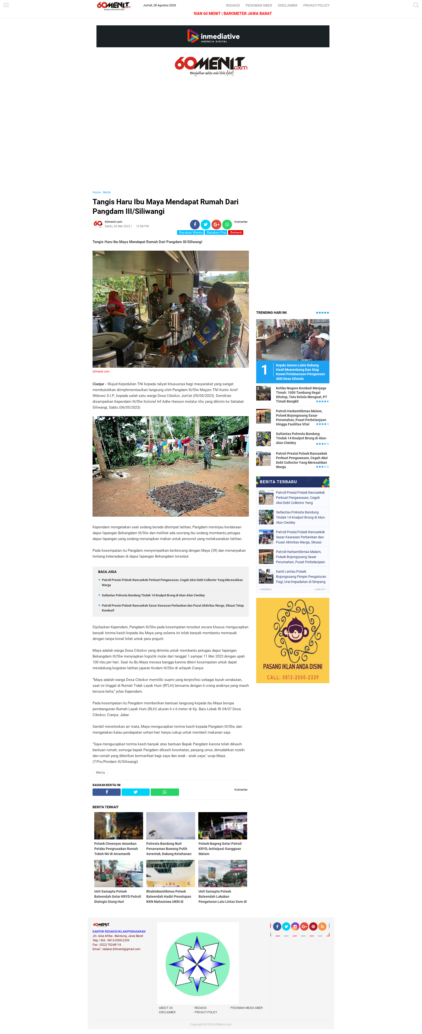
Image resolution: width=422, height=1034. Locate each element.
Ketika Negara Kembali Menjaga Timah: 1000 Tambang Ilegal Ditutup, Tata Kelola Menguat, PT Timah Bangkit (301, 395)
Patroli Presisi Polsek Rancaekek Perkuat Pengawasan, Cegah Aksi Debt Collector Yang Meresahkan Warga (302, 460)
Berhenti (235, 232)
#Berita (100, 772)
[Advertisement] (171, 138)
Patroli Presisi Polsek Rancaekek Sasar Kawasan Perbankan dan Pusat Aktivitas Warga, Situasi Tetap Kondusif (300, 537)
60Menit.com (223, 1024)
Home (97, 192)
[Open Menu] (6, 5)
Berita (107, 192)
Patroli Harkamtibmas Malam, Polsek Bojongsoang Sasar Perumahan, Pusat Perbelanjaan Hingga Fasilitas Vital (301, 417)
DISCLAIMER (287, 5)
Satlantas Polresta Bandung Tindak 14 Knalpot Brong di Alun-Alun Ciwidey (153, 595)
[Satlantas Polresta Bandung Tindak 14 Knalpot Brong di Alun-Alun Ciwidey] (263, 439)
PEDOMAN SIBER (259, 5)
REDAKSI (233, 5)
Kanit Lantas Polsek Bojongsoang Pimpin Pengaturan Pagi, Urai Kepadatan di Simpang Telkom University (301, 577)
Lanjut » (321, 589)
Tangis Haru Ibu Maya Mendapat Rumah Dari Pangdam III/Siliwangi (166, 206)
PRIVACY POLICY (316, 5)
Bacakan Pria (216, 232)
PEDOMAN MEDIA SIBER (247, 1008)
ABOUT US (166, 1008)
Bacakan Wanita (190, 232)
